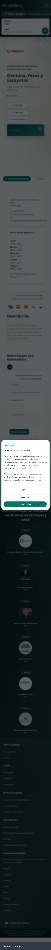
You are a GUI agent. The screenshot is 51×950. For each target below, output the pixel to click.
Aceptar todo (25, 504)
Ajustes (25, 489)
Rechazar (25, 497)
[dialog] (25, 475)
